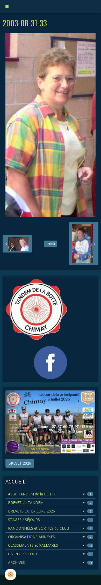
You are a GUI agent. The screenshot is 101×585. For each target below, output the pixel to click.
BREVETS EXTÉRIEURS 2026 (49, 511)
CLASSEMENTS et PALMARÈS (50, 545)
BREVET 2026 (19, 463)
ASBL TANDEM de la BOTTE (49, 494)
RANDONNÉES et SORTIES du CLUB (49, 528)
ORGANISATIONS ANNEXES (49, 536)
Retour (50, 244)
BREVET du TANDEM (49, 502)
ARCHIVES (50, 562)
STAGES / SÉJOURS (49, 519)
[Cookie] (10, 574)
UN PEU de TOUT (49, 553)
